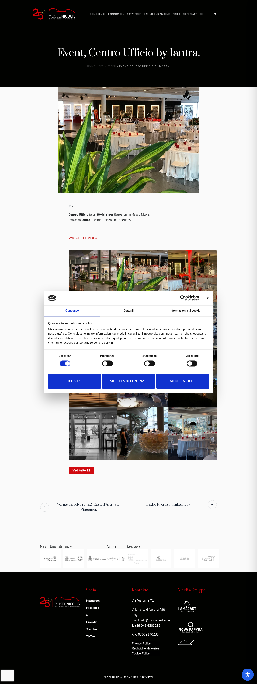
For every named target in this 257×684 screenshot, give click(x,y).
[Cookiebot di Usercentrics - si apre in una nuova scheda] (183, 298)
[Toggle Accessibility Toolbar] (247, 674)
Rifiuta (74, 381)
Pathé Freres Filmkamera (168, 504)
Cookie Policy (141, 653)
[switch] (107, 363)
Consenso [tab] (72, 310)
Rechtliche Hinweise (145, 648)
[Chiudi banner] (207, 298)
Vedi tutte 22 (81, 470)
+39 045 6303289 (147, 625)
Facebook (92, 608)
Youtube (91, 629)
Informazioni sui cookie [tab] (185, 310)
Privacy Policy (141, 643)
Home (91, 66)
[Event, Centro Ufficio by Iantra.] (128, 140)
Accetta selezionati (129, 381)
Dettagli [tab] (128, 310)
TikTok (90, 636)
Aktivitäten (107, 66)
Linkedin (91, 622)
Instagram (93, 600)
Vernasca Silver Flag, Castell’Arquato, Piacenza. (88, 507)
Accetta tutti (182, 381)
